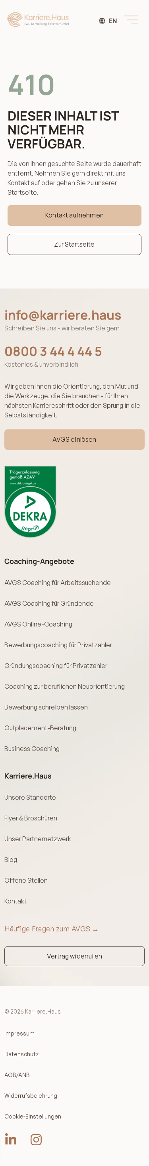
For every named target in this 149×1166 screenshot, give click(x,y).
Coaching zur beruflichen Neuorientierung (64, 686)
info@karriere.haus (62, 315)
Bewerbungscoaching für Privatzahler (58, 645)
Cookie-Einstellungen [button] (32, 1116)
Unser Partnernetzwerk (37, 839)
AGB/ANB (17, 1074)
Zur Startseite (74, 244)
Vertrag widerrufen (74, 956)
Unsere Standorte (30, 797)
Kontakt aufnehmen (74, 215)
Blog (10, 860)
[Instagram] (36, 1139)
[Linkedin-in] (10, 1139)
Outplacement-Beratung (40, 728)
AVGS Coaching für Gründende (49, 603)
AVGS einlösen (74, 439)
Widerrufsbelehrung (30, 1095)
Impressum (19, 1033)
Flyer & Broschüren (30, 818)
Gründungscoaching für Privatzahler (55, 666)
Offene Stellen (26, 880)
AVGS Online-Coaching (38, 624)
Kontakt (15, 901)
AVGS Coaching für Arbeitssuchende (57, 583)
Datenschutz (21, 1054)
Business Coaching (32, 749)
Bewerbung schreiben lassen (46, 707)
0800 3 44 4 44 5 (53, 351)
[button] (131, 19)
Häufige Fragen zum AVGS (51, 928)
